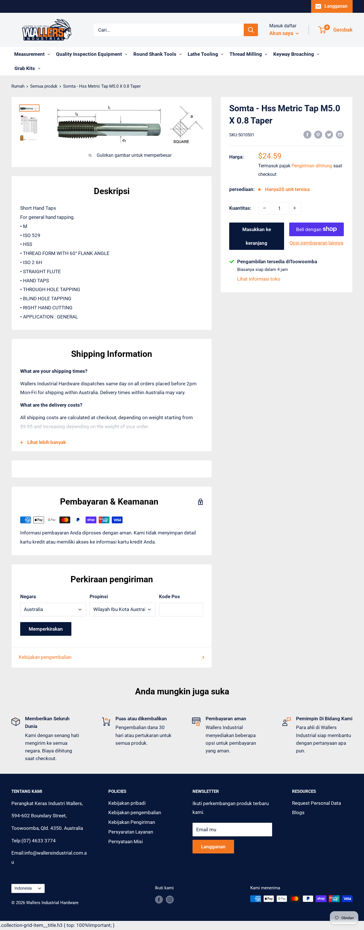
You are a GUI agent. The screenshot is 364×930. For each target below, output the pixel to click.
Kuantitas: (240, 208)
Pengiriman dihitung (311, 165)
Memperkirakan (46, 629)
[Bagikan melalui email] (340, 134)
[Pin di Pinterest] (318, 134)
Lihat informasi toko (258, 279)
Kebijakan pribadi (127, 803)
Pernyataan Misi (125, 841)
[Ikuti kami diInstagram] (170, 899)
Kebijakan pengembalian (45, 657)
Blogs (298, 812)
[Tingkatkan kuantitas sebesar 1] (295, 208)
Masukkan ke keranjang (256, 236)
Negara (28, 596)
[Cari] (251, 30)
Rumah (17, 86)
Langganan (336, 6)
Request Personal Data (316, 803)
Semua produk (43, 86)
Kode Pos (169, 596)
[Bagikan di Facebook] (307, 134)
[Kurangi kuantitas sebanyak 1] (264, 208)
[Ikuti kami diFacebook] (159, 899)
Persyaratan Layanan (130, 832)
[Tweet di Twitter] (329, 134)
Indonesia (23, 888)
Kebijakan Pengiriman (131, 822)
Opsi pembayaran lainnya (316, 242)
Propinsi (99, 596)
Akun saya (281, 33)
